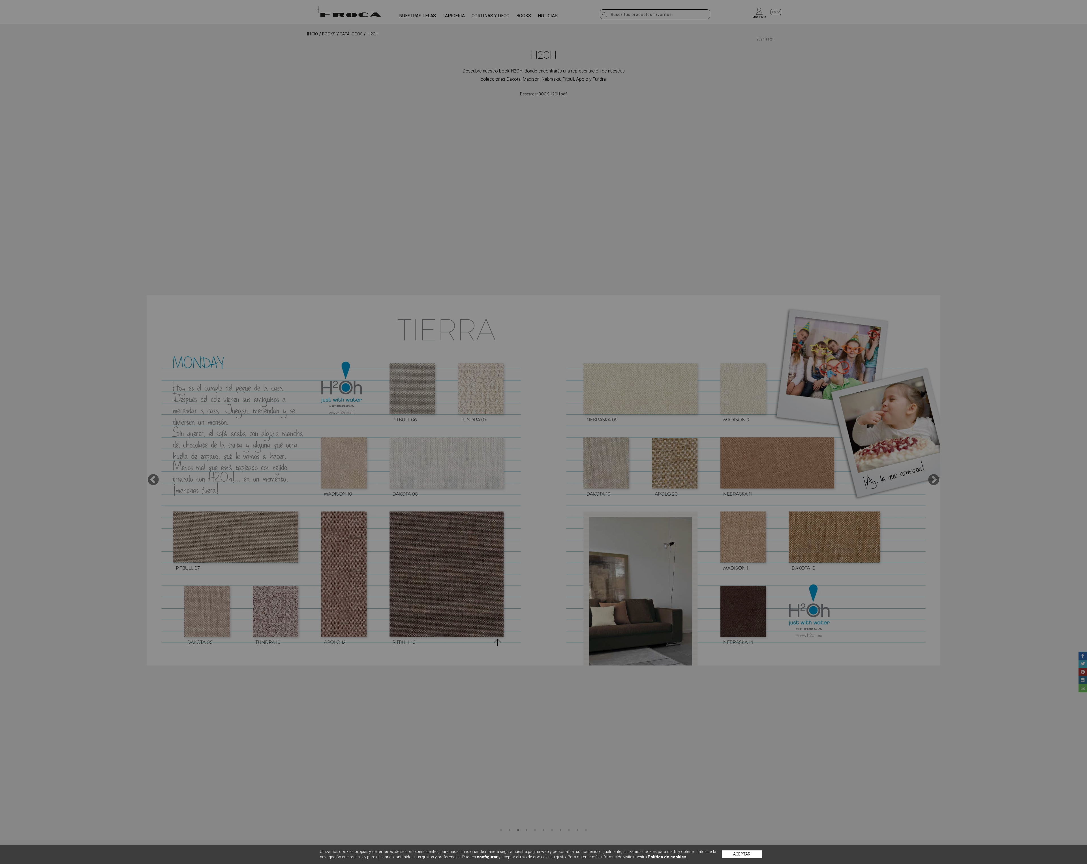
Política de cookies (667, 856)
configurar (487, 856)
